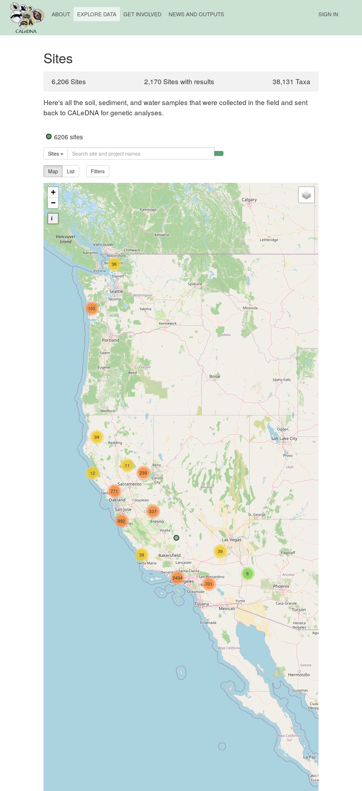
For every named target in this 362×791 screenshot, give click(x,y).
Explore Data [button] (96, 14)
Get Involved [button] (142, 14)
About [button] (61, 14)
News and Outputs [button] (196, 14)
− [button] (53, 202)
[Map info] (53, 218)
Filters (98, 171)
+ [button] (53, 192)
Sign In (328, 14)
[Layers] (306, 195)
